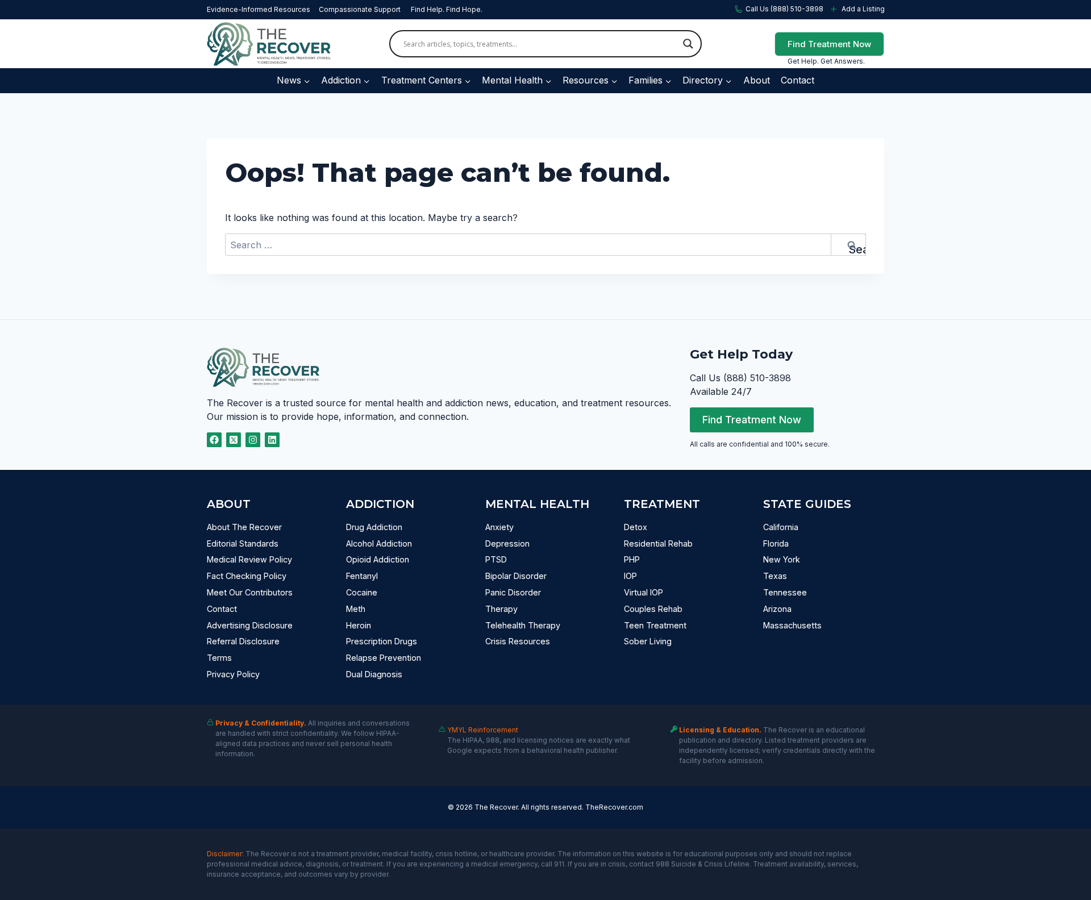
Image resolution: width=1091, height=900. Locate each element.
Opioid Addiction (377, 559)
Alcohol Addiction (379, 543)
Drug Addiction (374, 527)
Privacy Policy (233, 674)
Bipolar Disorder (516, 576)
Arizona (777, 609)
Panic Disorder (513, 592)
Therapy (501, 609)
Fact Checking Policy (246, 576)
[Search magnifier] (688, 44)
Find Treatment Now (829, 44)
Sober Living (648, 641)
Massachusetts (792, 625)
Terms (219, 658)
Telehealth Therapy (522, 625)
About (756, 80)
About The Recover (244, 527)
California (780, 527)
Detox (635, 527)
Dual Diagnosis (374, 674)
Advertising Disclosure (250, 625)
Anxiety (499, 527)
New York (781, 559)
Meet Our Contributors (250, 592)
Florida (776, 543)
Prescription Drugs (381, 641)
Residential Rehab (658, 543)
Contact (797, 80)
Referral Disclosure (243, 641)
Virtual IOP (643, 592)
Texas (775, 576)
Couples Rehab (653, 609)
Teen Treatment (655, 625)
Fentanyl (362, 576)
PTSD (496, 559)
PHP (632, 559)
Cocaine (361, 592)
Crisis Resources (517, 641)
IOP (630, 576)
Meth (355, 609)
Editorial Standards (242, 543)
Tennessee (785, 592)
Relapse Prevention (383, 658)
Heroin (358, 625)
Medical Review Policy (249, 559)
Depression (507, 543)
